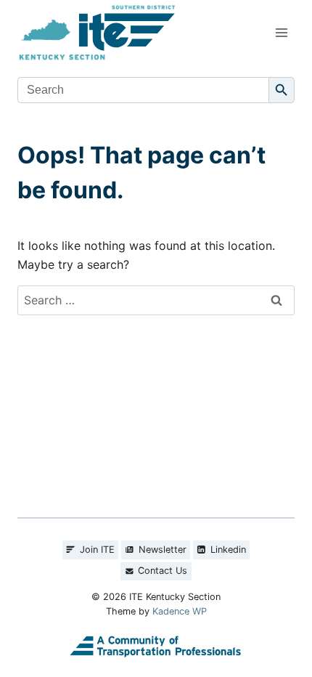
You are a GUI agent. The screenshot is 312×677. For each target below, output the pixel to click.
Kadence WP (179, 611)
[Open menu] (281, 32)
